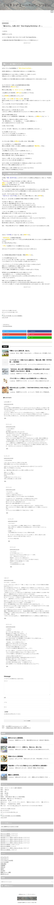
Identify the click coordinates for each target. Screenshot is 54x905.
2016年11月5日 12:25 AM (12, 521)
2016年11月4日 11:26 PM (10, 426)
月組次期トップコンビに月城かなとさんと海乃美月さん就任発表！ (28, 765)
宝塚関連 (3, 865)
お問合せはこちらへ (22, 894)
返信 (5, 418)
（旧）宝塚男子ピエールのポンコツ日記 (9, 826)
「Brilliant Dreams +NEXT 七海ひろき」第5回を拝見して (18, 727)
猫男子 (2, 869)
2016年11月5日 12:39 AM (10, 626)
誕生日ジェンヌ (4, 874)
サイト (5, 707)
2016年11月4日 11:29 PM (10, 489)
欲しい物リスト (16, 805)
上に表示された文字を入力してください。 (12, 713)
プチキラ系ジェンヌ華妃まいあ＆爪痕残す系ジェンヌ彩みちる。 (29, 378)
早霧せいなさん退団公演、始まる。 (20, 350)
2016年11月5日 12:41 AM (14, 549)
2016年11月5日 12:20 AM (8, 580)
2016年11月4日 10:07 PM (8, 404)
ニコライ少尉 (6, 401)
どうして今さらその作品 (7, 860)
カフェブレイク (4, 857)
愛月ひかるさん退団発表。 (16, 738)
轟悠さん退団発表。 (14, 775)
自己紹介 (3, 870)
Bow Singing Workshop (7, 326)
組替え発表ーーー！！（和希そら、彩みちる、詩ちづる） (25, 747)
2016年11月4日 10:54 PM (8, 458)
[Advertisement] (27, 16)
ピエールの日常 (4, 862)
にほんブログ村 (5, 317)
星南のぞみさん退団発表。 (16, 756)
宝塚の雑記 (3, 864)
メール (5, 702)
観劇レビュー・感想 (6, 872)
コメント (6, 680)
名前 (5, 697)
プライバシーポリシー (31, 894)
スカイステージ (6, 324)
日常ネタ (3, 867)
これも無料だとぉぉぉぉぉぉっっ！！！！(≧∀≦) (16, 726)
